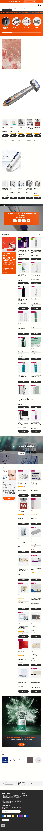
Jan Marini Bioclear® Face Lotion (35, 399)
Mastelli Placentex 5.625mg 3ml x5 (23, 484)
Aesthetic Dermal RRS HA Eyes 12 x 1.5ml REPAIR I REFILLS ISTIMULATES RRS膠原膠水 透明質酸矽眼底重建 (36, 598)
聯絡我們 (7, 827)
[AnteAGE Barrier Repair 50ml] (36, 267)
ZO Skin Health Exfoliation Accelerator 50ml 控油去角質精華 (36, 251)
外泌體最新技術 (21, 453)
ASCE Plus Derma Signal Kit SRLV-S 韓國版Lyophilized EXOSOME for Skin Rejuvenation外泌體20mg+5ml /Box (23, 627)
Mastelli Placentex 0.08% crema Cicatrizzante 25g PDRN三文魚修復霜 (23, 541)
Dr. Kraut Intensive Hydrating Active (34, 351)
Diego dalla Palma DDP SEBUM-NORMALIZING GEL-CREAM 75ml (23, 277)
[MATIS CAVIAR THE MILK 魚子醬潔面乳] (23, 291)
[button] (41, 5)
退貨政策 (19, 827)
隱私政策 (36, 827)
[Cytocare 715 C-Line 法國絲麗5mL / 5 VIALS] (36, 532)
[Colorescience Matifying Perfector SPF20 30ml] (23, 367)
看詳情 (5, 135)
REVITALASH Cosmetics (6, 28)
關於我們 (27, 827)
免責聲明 (23, 827)
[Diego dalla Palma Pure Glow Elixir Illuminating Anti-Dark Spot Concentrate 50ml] (36, 291)
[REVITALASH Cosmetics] (6, 21)
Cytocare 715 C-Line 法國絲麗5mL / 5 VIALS (36, 541)
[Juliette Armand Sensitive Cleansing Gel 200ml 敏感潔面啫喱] (36, 415)
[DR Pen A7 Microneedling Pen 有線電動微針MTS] (23, 415)
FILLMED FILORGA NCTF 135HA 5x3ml (22, 653)
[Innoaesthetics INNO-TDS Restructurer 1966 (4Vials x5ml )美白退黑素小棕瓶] (23, 560)
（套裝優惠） (5, 272)
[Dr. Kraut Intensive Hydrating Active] (36, 342)
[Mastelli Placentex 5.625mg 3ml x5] (23, 475)
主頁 (2, 8)
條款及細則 (31, 827)
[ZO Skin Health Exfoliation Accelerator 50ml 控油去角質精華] (36, 242)
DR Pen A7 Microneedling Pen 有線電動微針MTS (23, 424)
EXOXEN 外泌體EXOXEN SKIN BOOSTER (23, 512)
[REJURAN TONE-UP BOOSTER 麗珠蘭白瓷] (23, 673)
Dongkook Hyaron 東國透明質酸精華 (36, 569)
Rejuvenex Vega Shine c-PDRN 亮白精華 (35, 653)
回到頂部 (21, 787)
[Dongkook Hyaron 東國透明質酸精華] (36, 560)
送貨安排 (15, 827)
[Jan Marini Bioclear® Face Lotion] (36, 390)
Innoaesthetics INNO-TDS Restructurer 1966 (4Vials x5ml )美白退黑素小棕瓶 (23, 569)
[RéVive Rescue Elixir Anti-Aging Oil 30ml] (23, 342)
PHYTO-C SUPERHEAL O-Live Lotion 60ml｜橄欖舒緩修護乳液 (36, 326)
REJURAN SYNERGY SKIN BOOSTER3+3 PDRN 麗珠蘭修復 (36, 682)
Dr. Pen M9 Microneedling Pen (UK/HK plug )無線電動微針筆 (23, 399)
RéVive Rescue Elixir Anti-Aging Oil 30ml (23, 351)
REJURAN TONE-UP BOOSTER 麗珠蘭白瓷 (22, 682)
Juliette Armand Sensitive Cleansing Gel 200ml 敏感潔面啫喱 (36, 425)
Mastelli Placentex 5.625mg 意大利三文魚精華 (36, 484)
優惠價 (9, 498)
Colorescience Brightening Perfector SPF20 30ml (36, 376)
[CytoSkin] (26, 21)
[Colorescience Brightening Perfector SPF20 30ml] (36, 367)
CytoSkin (26, 27)
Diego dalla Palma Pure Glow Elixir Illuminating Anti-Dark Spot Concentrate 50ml (35, 301)
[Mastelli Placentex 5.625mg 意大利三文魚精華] (36, 475)
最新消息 (8, 8)
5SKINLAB (40, 827)
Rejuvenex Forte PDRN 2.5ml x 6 (23, 597)
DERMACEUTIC (37, 27)
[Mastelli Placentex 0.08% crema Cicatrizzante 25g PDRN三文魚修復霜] (23, 532)
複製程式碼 (34, 1)
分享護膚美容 (24, 795)
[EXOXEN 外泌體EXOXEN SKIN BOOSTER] (23, 503)
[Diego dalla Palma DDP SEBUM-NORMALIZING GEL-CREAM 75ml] (23, 267)
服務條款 (11, 827)
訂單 (5, 8)
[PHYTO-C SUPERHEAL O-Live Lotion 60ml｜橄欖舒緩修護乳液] (36, 316)
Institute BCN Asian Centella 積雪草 (34, 625)
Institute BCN (16, 27)
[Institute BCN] (16, 21)
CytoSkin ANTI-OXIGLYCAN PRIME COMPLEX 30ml (23, 251)
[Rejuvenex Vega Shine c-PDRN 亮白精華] (36, 644)
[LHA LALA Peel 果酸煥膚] (9, 244)
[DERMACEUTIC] (37, 21)
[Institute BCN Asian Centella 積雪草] (36, 617)
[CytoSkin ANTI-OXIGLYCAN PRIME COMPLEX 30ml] (23, 242)
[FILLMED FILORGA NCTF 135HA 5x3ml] (23, 644)
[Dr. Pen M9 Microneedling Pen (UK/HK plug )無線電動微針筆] (23, 390)
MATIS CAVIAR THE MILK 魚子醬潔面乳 (23, 300)
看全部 (40, 234)
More (21, 744)
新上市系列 (14, 8)
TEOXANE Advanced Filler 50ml (23, 325)
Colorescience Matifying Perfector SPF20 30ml (22, 376)
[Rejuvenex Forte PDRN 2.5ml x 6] (23, 588)
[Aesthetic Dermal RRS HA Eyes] (9, 475)
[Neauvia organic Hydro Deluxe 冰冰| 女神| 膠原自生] (36, 503)
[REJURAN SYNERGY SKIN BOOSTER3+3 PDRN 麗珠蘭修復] (36, 673)
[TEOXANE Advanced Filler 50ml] (23, 316)
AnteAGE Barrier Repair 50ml (35, 276)
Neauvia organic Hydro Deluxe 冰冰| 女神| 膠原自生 (36, 512)
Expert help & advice (9, 784)
